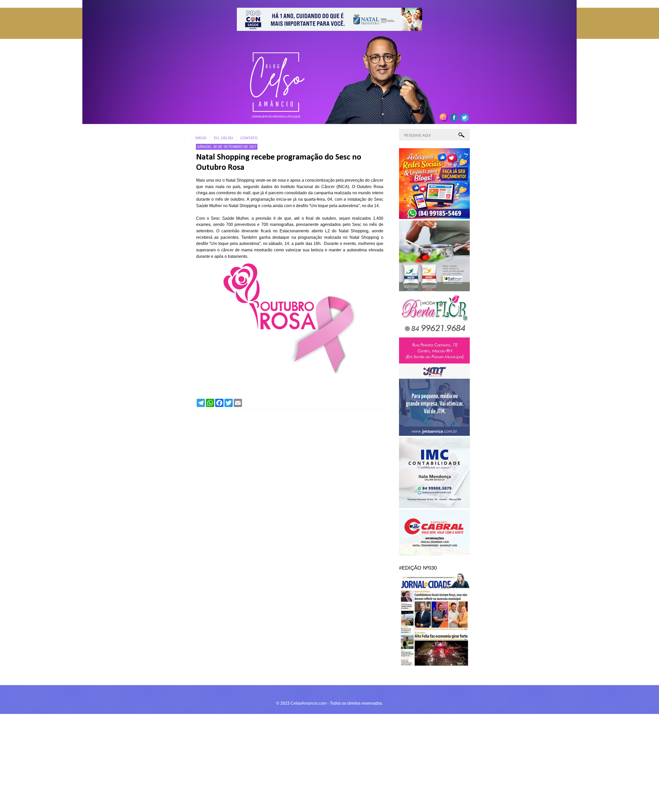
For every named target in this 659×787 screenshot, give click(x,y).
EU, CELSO (223, 138)
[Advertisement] (154, 750)
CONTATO (249, 138)
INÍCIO (200, 138)
